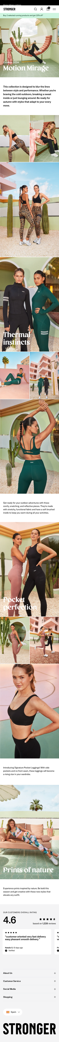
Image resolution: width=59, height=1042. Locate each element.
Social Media (9, 989)
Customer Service (12, 981)
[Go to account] (42, 9)
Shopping (7, 997)
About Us (7, 973)
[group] (27, 943)
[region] (29, 943)
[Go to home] (9, 9)
